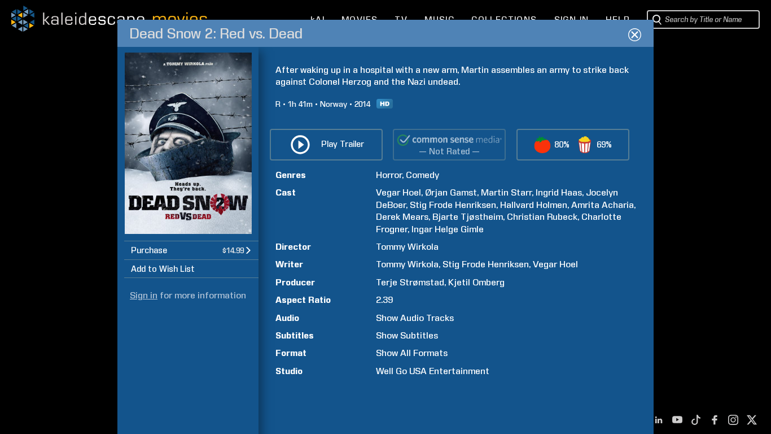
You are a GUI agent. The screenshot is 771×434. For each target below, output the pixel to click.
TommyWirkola (407, 246)
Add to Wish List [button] (163, 269)
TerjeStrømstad (410, 282)
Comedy (422, 175)
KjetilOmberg (476, 282)
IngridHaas (559, 192)
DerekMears (402, 216)
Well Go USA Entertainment (432, 371)
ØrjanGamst (451, 192)
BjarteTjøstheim (467, 216)
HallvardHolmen (533, 204)
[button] (191, 250)
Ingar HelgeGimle (447, 229)
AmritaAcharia (602, 204)
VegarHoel (398, 192)
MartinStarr (506, 192)
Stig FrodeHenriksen (453, 204)
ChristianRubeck (542, 216)
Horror (389, 175)
